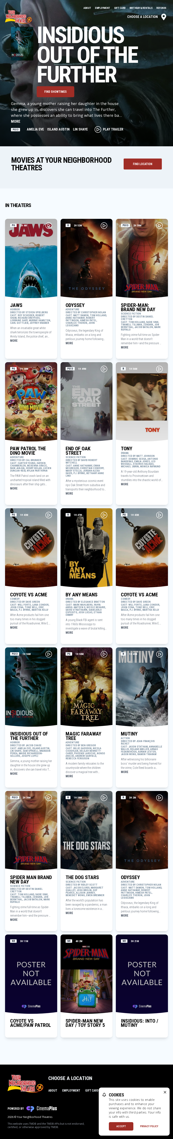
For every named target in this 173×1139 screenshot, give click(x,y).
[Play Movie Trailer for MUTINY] (159, 654)
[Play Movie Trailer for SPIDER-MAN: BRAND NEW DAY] (159, 225)
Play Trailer (113, 129)
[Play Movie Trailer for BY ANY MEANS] (104, 515)
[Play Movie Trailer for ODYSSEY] (104, 225)
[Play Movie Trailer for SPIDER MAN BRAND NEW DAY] (48, 797)
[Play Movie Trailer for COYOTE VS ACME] (48, 515)
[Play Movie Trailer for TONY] (159, 369)
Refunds (161, 8)
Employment (103, 8)
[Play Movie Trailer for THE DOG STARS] (104, 797)
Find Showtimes (55, 91)
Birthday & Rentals (141, 8)
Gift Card (120, 8)
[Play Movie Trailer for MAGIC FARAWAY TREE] (104, 654)
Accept (121, 1126)
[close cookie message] (165, 1092)
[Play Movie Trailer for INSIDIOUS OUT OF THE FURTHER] (48, 654)
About (88, 8)
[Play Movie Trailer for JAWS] (48, 225)
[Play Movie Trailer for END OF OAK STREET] (104, 369)
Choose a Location (142, 17)
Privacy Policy (149, 1126)
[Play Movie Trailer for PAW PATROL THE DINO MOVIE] (48, 369)
